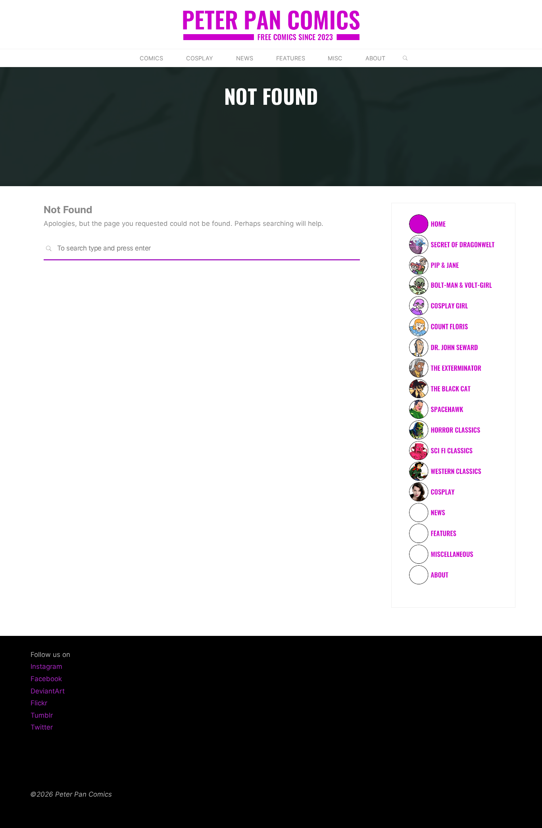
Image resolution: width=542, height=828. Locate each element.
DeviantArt (48, 691)
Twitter (42, 727)
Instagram (46, 666)
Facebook (46, 679)
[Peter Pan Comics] (271, 24)
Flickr (39, 703)
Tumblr (42, 715)
